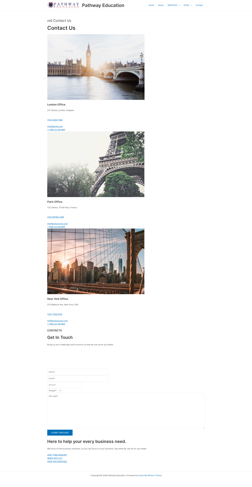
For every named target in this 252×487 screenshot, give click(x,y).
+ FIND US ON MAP (56, 129)
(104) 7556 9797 (54, 314)
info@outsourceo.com (57, 223)
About (161, 5)
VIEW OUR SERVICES (57, 461)
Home (151, 5)
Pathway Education (103, 5)
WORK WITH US (54, 458)
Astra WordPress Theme (150, 475)
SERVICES (172, 5)
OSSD (186, 5)
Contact (199, 5)
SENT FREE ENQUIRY (57, 455)
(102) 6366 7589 (54, 120)
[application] (178, 5)
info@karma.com (55, 126)
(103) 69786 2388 (55, 217)
